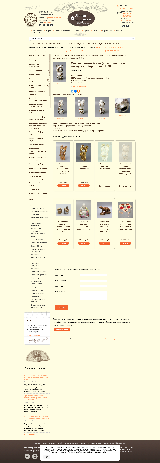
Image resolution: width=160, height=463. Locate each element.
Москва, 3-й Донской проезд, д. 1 (110, 47)
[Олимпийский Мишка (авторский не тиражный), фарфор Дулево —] (125, 152)
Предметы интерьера (41, 443)
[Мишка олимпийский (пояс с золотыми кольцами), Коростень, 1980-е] (60, 72)
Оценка (77, 31)
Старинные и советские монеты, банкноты (38, 299)
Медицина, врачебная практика (39, 218)
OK (47, 457)
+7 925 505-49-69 (127, 15)
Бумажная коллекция (37, 172)
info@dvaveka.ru (48, 22)
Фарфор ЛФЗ (84, 443)
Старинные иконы (55, 443)
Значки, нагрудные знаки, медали (38, 306)
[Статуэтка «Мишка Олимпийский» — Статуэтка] (83, 152)
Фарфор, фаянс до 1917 (37, 111)
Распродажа (34, 60)
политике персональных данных (95, 452)
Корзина (123, 6)
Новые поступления (37, 56)
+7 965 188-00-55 (126, 17)
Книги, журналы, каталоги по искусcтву (38, 177)
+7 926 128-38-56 (126, 14)
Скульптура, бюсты (37, 144)
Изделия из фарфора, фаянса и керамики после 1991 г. (38, 125)
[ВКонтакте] (75, 91)
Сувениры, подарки (38, 271)
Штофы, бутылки (37, 293)
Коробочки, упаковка (39, 275)
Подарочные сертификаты (34, 65)
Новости (119, 31)
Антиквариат (34, 200)
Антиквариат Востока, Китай (37, 282)
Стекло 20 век (36, 246)
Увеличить (60, 84)
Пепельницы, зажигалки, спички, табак (38, 233)
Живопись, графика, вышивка (37, 92)
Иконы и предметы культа (37, 86)
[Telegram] (72, 91)
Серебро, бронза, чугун (36, 139)
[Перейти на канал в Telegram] (51, 25)
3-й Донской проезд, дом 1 (53, 17)
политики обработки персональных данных (112, 339)
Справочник (107, 31)
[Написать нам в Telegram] (119, 25)
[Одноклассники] (78, 91)
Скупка (86, 31)
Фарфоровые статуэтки (70, 443)
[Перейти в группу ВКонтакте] (40, 25)
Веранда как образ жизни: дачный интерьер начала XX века (36, 377)
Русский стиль (35, 189)
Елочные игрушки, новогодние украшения (38, 251)
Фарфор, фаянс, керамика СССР (36, 105)
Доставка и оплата (62, 31)
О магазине (37, 31)
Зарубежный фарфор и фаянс (38, 133)
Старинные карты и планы (37, 80)
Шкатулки (34, 287)
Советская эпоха (37, 208)
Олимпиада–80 (37, 290)
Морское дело (36, 278)
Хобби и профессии (37, 75)
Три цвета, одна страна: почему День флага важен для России (35, 398)
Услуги (48, 31)
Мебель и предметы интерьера (37, 158)
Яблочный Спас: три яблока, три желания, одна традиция (36, 417)
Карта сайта (122, 443)
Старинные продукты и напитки (39, 212)
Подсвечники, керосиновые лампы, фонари (37, 151)
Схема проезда (33, 335)
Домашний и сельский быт (38, 194)
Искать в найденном (36, 40)
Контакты (36, 32)
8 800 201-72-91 (127, 21)
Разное (32, 205)
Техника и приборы (37, 164)
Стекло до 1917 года (39, 243)
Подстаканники (37, 239)
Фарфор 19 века (109, 443)
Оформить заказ (126, 8)
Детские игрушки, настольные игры (38, 258)
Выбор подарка (35, 70)
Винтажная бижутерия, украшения (35, 265)
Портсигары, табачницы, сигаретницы (36, 225)
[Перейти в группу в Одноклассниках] (44, 25)
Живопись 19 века (96, 443)
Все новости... (30, 435)
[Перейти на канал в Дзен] (47, 25)
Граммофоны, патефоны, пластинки (38, 99)
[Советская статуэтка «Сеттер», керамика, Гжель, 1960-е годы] (104, 210)
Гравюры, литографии (38, 168)
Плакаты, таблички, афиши (37, 184)
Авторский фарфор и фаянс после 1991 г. (38, 118)
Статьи (95, 31)
